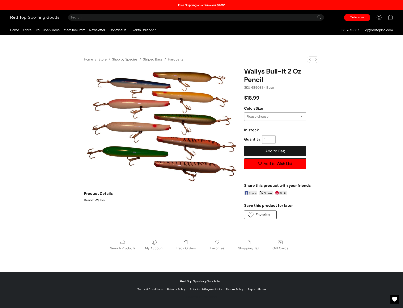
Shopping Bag (248, 248)
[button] (35, 17)
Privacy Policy (176, 289)
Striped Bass (152, 59)
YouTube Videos (48, 30)
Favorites (217, 248)
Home (14, 30)
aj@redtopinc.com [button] (379, 30)
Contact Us (118, 30)
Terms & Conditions (150, 289)
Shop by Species (124, 59)
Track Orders (186, 248)
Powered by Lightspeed (201, 296)
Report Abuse (257, 289)
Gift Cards (280, 248)
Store (27, 30)
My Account (154, 248)
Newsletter (97, 30)
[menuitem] (310, 60)
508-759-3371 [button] (350, 30)
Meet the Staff (74, 30)
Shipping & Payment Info (206, 289)
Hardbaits (175, 59)
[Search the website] (319, 17)
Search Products (123, 248)
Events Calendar (143, 30)
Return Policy (234, 289)
